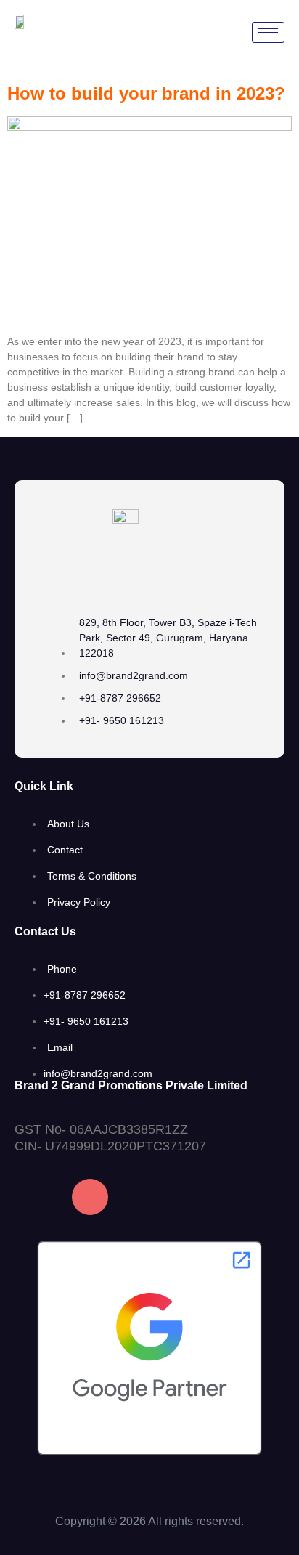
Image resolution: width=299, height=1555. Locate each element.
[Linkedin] (147, 1197)
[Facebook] (33, 1197)
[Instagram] (90, 1197)
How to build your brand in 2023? (146, 93)
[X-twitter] (205, 1197)
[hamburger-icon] (268, 32)
